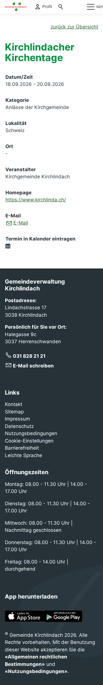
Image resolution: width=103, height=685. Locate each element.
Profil (47, 6)
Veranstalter (20, 169)
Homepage (18, 192)
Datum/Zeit (19, 77)
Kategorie (17, 100)
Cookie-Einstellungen (29, 441)
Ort (9, 146)
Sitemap (14, 412)
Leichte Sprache (23, 455)
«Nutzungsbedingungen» (36, 671)
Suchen (61, 6)
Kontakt (13, 404)
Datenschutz (19, 426)
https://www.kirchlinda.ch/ (35, 200)
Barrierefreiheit (22, 448)
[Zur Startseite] (15, 6)
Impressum (17, 419)
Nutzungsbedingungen (31, 433)
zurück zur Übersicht (74, 27)
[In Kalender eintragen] (7, 246)
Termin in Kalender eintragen (40, 239)
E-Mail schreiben (33, 366)
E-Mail (13, 216)
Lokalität (16, 123)
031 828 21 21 (29, 356)
